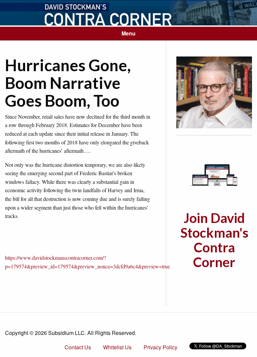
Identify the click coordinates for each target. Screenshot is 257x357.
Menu (128, 33)
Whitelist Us (117, 347)
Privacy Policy (160, 347)
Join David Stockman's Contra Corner (214, 240)
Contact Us (78, 347)
